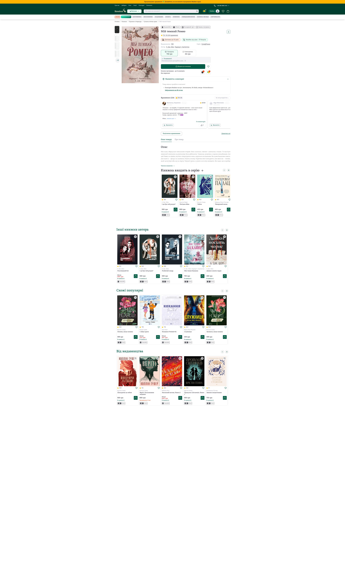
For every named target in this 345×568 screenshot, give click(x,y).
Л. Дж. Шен (170, 47)
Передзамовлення (188, 17)
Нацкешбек (159, 17)
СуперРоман (206, 44)
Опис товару (166, 139)
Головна (117, 21)
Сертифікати (215, 17)
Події (135, 5)
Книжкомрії (126, 17)
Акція (117, 17)
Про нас (117, 5)
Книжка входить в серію (180, 170)
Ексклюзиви (148, 17)
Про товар (179, 139)
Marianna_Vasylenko (174, 103)
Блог (130, 5)
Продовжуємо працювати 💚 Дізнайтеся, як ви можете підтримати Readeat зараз (172, 2)
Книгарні (141, 5)
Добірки (124, 5)
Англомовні (137, 17)
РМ (172, 44)
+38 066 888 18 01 (222, 5)
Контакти (149, 5)
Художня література (135, 21)
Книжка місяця (203, 17)
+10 (118, 60)
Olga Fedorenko (218, 103)
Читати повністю (167, 166)
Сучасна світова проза (150, 21)
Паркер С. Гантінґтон (182, 47)
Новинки (176, 17)
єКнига (168, 17)
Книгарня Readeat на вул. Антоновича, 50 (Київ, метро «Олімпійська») (189, 87)
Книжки (124, 21)
